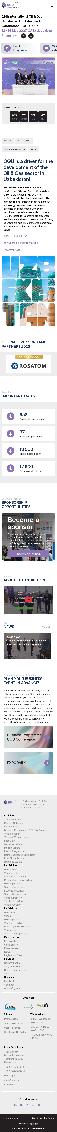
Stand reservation (13, 887)
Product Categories (14, 823)
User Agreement (12, 1027)
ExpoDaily (9, 840)
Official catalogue (13, 861)
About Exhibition (12, 819)
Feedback (9, 981)
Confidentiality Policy (15, 1032)
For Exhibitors (12, 865)
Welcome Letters (13, 844)
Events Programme (14, 851)
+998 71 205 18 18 (14, 1066)
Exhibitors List (11, 826)
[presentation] (25, 92)
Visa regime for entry (15, 876)
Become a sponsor (28, 553)
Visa (6, 973)
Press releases (11, 948)
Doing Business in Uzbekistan (19, 854)
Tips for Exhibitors (13, 901)
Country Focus (12, 962)
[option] (28, 364)
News (7, 951)
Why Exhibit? (11, 869)
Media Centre (12, 937)
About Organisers (13, 988)
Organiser (10, 977)
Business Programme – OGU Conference (25, 830)
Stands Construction (15, 894)
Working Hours (12, 883)
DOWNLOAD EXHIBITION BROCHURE (22, 243)
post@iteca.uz (11, 1080)
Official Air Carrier (13, 904)
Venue (7, 915)
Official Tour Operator (15, 933)
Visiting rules (10, 930)
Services (9, 958)
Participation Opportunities (18, 880)
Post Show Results (14, 858)
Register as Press (13, 955)
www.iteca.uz (11, 1084)
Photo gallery (11, 941)
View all (46, 627)
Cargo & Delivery (13, 897)
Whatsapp (9, 1075)
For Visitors (10, 908)
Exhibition (9, 815)
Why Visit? (9, 912)
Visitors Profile (11, 873)
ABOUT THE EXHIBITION (16, 236)
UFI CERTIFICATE (12, 250)
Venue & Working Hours (16, 837)
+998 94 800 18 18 (14, 1071)
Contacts (9, 984)
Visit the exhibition (13, 922)
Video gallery (11, 944)
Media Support (12, 847)
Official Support (12, 833)
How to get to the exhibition (18, 926)
